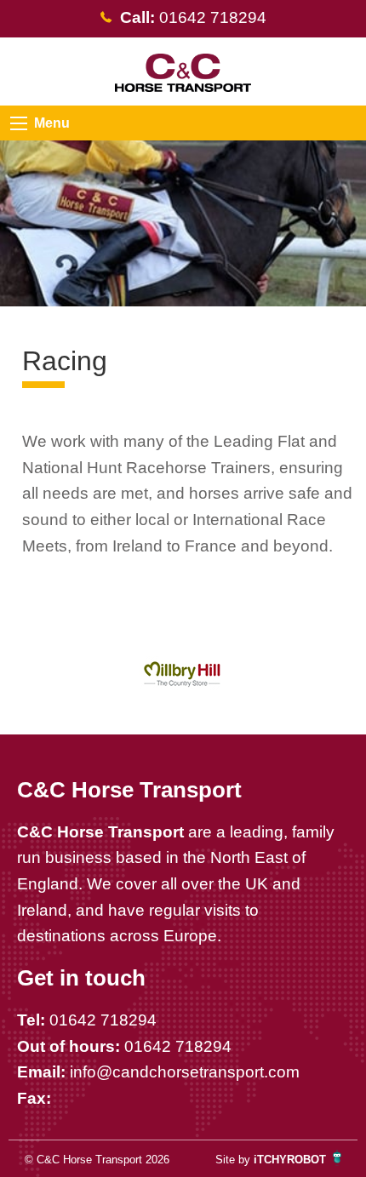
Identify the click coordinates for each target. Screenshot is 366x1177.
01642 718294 (103, 1020)
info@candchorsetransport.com (185, 1072)
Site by (270, 1159)
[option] (183, 674)
